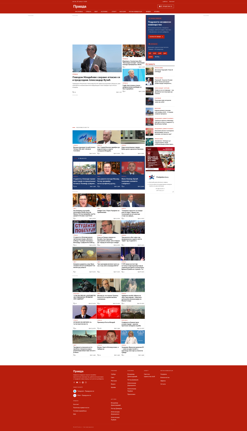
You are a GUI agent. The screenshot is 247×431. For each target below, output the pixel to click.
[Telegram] (83, 382)
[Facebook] (74, 382)
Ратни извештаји (135, 11)
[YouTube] (77, 382)
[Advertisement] (36, 46)
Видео (148, 11)
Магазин (123, 11)
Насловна (79, 11)
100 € (150, 56)
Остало (163, 384)
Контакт (172, 1)
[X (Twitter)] (80, 382)
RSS (74, 414)
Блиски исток (165, 377)
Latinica (165, 1)
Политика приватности (81, 407)
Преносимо (131, 394)
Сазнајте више (155, 36)
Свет (96, 11)
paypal (157, 57)
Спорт (114, 11)
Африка (163, 381)
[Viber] (86, 382)
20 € (159, 53)
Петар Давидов (132, 380)
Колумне (104, 11)
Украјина (163, 374)
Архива (156, 11)
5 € (150, 53)
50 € (165, 53)
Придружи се (167, 6)
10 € (154, 53)
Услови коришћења (80, 411)
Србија (88, 11)
